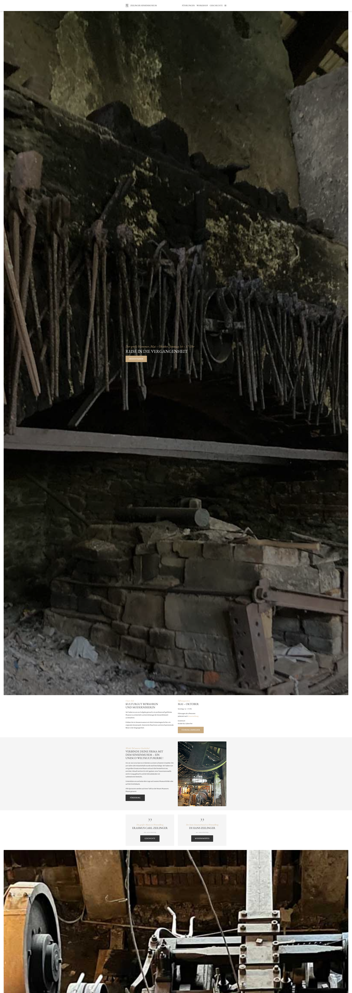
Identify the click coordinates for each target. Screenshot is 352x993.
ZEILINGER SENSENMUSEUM (143, 5)
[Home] (127, 5)
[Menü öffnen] (225, 5)
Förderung (135, 798)
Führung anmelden (191, 730)
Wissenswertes (202, 838)
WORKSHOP (202, 5)
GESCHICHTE (216, 5)
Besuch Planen (136, 359)
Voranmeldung (193, 716)
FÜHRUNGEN (188, 5)
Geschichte (150, 838)
